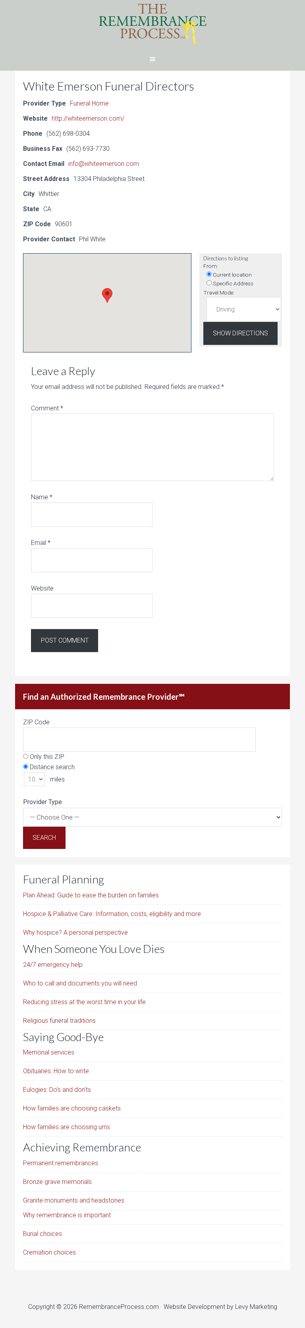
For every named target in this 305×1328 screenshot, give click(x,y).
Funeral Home (89, 103)
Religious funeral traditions (59, 1020)
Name (41, 497)
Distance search (51, 767)
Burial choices (42, 1234)
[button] (107, 295)
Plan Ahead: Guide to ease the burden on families (91, 895)
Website (42, 588)
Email (40, 543)
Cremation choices (49, 1252)
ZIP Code (36, 722)
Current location (232, 274)
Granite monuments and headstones (73, 1200)
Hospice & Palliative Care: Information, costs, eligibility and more (112, 914)
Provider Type (42, 802)
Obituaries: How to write (56, 1071)
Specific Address (232, 283)
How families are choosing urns (66, 1127)
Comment (47, 408)
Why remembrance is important (67, 1215)
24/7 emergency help (53, 964)
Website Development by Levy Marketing (220, 1307)
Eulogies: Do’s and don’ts (57, 1089)
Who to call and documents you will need (80, 983)
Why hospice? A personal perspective (75, 932)
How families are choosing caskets (72, 1108)
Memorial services (48, 1052)
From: (210, 266)
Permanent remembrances (60, 1163)
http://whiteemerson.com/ (88, 118)
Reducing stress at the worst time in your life (84, 1002)
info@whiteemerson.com (103, 163)
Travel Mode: (218, 292)
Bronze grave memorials (57, 1182)
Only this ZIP (46, 756)
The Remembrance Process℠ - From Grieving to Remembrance (152, 24)
